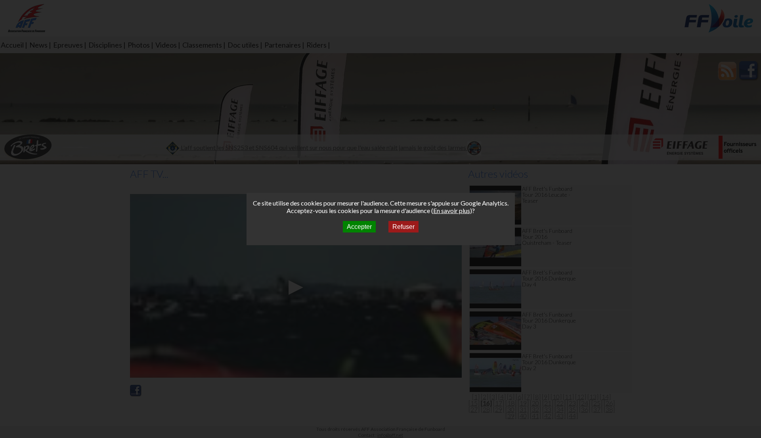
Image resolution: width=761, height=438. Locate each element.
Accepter (359, 226)
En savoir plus (451, 210)
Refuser (403, 226)
